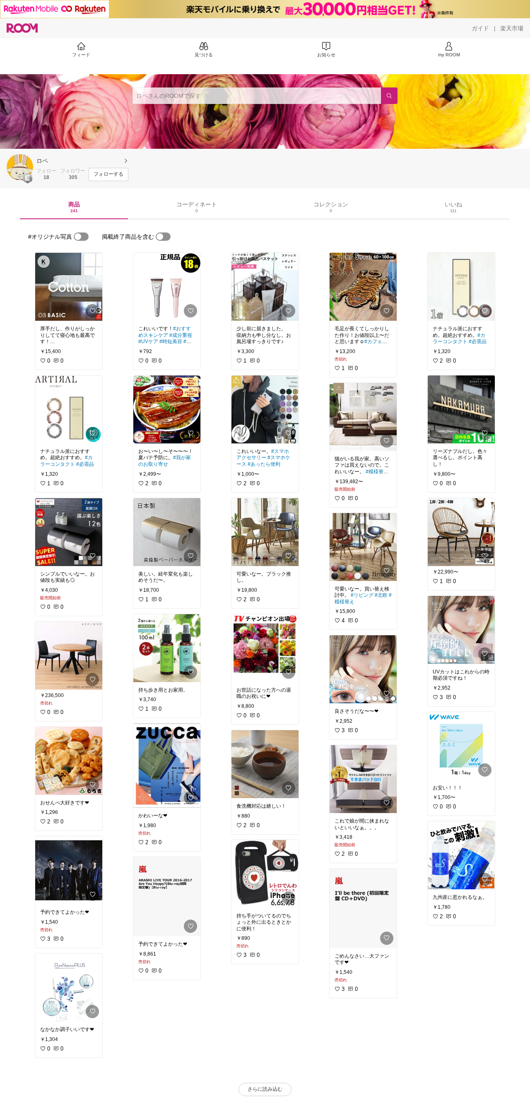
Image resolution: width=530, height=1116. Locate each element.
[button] (20, 167)
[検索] (389, 95)
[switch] (81, 236)
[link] (68, 287)
